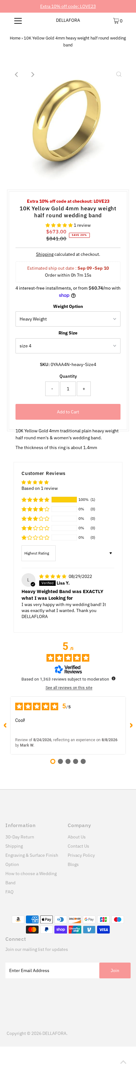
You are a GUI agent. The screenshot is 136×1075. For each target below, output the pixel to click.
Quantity (68, 376)
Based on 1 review (40, 488)
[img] (53, 576)
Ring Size (68, 333)
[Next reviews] (131, 725)
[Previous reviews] (5, 725)
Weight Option (68, 306)
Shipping (44, 254)
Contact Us (78, 846)
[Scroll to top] (123, 1062)
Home (15, 38)
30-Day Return (19, 837)
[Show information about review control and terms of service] (113, 678)
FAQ (9, 892)
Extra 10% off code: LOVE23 (68, 6)
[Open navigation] (18, 20)
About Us (77, 837)
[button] (60, 225)
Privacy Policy (81, 855)
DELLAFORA (68, 20)
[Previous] (17, 74)
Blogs (73, 864)
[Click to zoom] (119, 74)
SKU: (45, 364)
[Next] (33, 74)
